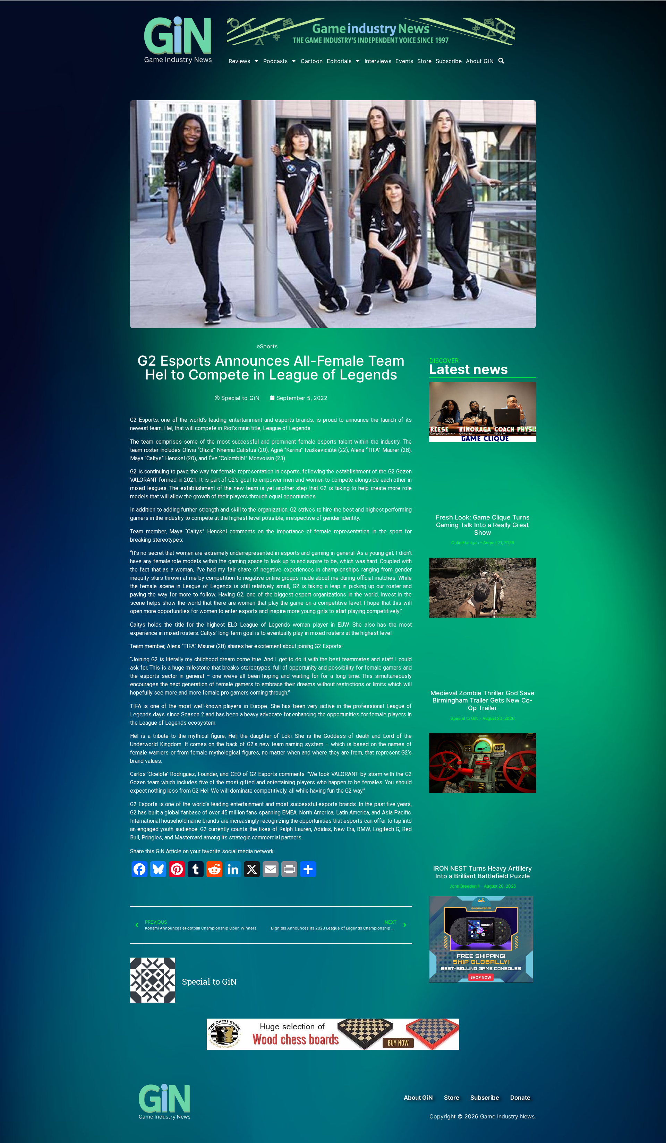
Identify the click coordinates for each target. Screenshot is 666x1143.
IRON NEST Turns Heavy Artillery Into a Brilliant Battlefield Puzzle (482, 872)
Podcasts (275, 61)
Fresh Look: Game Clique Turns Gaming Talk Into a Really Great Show (483, 525)
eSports (267, 346)
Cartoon (312, 61)
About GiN (480, 61)
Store (424, 61)
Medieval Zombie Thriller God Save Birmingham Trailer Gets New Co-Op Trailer (482, 700)
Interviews (378, 61)
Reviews (239, 61)
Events (404, 61)
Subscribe (449, 61)
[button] (501, 60)
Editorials (339, 61)
